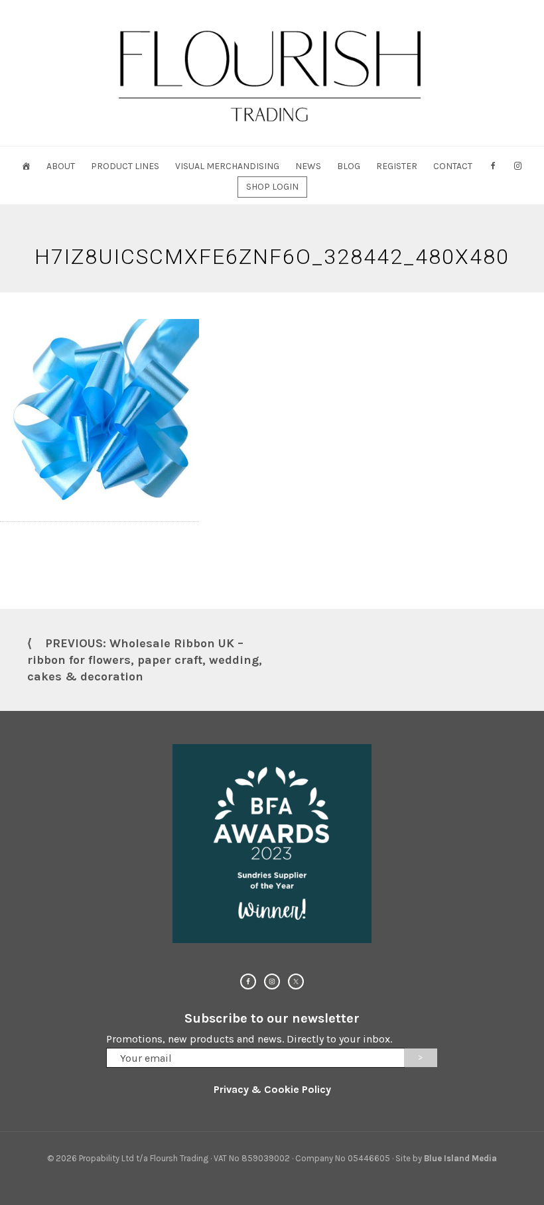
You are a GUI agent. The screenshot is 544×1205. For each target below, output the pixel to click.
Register (396, 166)
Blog (348, 166)
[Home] (25, 166)
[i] (518, 166)
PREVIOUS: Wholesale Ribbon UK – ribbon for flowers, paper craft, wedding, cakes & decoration (144, 660)
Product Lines (125, 166)
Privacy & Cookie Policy (272, 1089)
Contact (452, 166)
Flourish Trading (272, 73)
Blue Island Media (460, 1158)
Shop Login (272, 186)
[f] (493, 166)
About (60, 166)
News (308, 166)
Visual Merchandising (227, 166)
